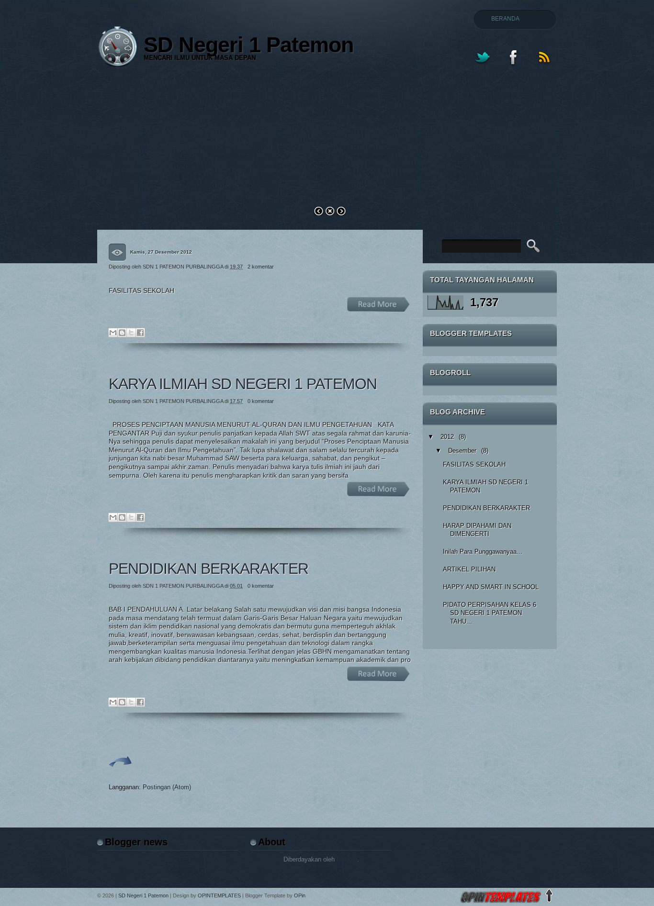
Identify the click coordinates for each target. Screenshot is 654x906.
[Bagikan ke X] (131, 332)
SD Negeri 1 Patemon (143, 895)
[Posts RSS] (544, 67)
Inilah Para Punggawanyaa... (482, 551)
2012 (447, 436)
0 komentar (261, 401)
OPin (299, 895)
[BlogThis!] (122, 332)
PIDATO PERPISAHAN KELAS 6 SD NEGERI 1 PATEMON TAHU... (489, 613)
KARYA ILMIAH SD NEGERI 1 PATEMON (243, 383)
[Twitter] (482, 67)
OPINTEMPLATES (219, 895)
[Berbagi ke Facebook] (140, 332)
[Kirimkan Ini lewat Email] (113, 332)
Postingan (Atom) (167, 787)
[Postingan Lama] (120, 770)
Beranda (505, 18)
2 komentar (261, 266)
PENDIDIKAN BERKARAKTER (208, 568)
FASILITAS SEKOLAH (474, 464)
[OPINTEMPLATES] (500, 901)
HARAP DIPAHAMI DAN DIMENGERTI (477, 530)
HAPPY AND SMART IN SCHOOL (491, 587)
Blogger (347, 859)
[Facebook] (513, 67)
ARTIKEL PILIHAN (469, 569)
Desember (462, 450)
